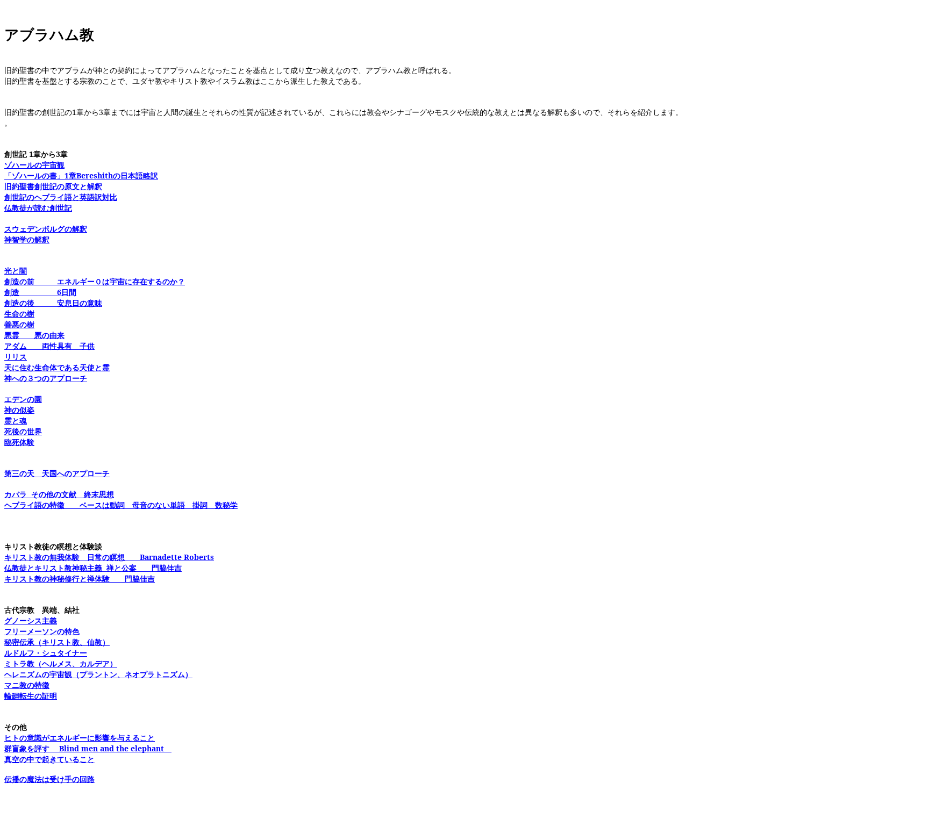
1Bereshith (81, 175)
